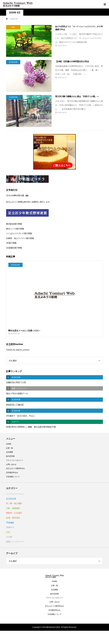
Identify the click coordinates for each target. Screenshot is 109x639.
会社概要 (9, 452)
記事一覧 (9, 448)
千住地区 (10, 522)
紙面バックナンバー (15, 541)
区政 (8, 532)
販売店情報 (10, 456)
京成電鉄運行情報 (14, 248)
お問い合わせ (11, 464)
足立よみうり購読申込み (15, 468)
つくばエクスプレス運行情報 (19, 233)
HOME (8, 444)
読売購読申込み (12, 473)
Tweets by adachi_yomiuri (17, 350)
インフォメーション (15, 494)
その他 (9, 537)
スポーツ (10, 527)
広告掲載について (13, 477)
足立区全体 (11, 499)
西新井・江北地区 (14, 513)
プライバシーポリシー (14, 460)
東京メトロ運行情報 (15, 229)
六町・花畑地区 (13, 508)
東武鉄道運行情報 (14, 224)
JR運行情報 (11, 243)
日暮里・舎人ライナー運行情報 (20, 238)
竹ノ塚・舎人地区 (14, 503)
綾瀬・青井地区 (13, 518)
